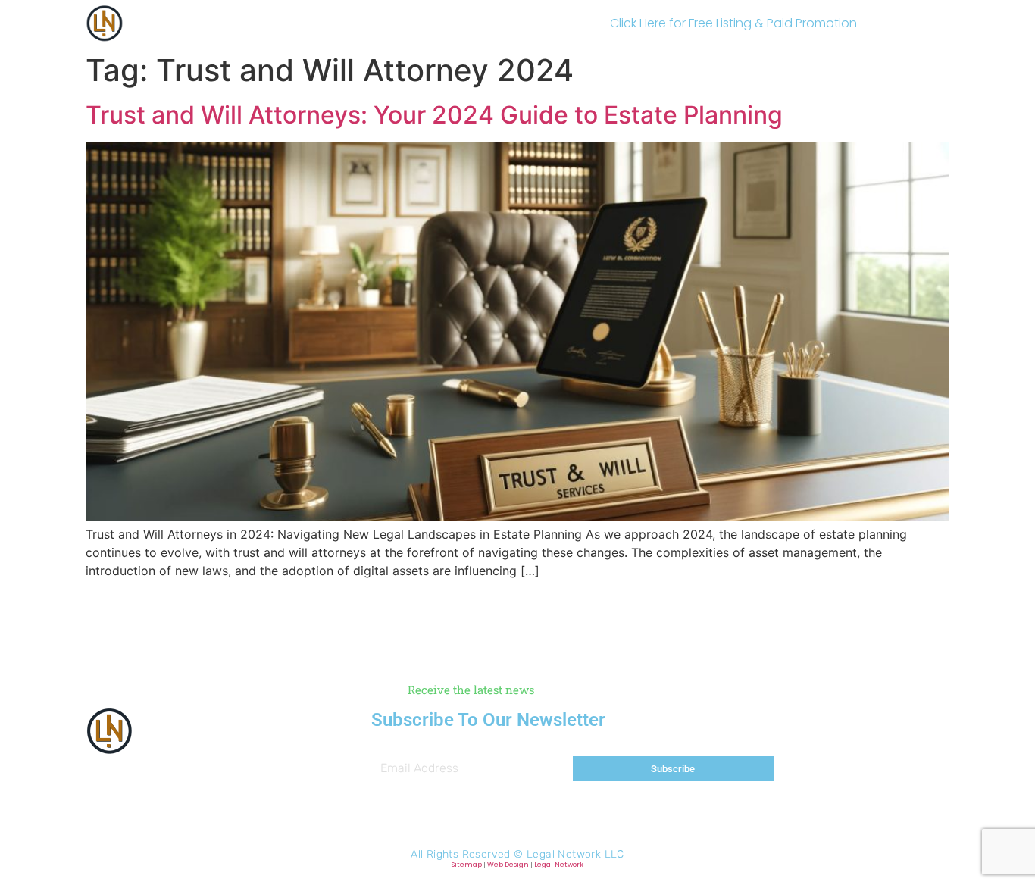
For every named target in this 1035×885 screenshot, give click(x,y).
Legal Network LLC (575, 854)
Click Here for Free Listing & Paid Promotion (733, 23)
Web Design (508, 864)
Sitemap (467, 864)
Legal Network (558, 864)
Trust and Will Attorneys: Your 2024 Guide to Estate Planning (434, 115)
